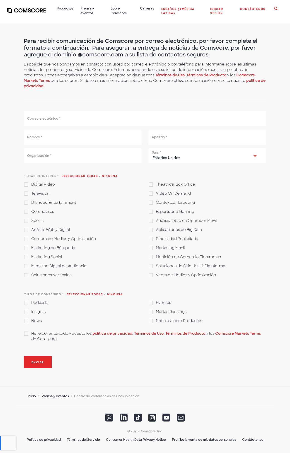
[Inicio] (26, 13)
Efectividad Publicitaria (177, 238)
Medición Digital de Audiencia (58, 266)
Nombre (34, 137)
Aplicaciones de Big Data (179, 229)
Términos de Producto (206, 75)
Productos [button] (65, 8)
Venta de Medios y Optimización (186, 275)
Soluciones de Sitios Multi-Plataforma (190, 266)
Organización (39, 156)
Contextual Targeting (175, 202)
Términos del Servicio (83, 440)
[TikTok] (138, 419)
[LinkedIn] (124, 419)
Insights (38, 311)
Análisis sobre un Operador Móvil (186, 220)
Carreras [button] (147, 8)
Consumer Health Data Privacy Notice (136, 440)
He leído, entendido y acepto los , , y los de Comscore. (146, 336)
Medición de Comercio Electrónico (188, 256)
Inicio (31, 396)
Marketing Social (46, 256)
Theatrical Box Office (175, 184)
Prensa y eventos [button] (87, 10)
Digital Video (43, 184)
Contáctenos (252, 440)
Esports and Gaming (175, 211)
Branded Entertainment (53, 202)
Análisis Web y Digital (50, 229)
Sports (37, 220)
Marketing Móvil (170, 247)
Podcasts (39, 302)
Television (40, 193)
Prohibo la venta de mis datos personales (204, 440)
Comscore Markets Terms (238, 333)
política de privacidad (112, 333)
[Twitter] (109, 419)
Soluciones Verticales (51, 275)
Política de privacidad (44, 440)
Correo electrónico (43, 118)
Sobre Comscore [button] (119, 10)
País (156, 152)
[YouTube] (166, 419)
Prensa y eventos (55, 396)
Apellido (159, 137)
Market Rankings (171, 311)
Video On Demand (173, 193)
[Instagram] (152, 419)
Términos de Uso (170, 75)
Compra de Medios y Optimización (63, 238)
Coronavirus (42, 211)
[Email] (181, 419)
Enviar (37, 362)
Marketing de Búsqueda (53, 247)
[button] (182, 13)
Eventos (163, 302)
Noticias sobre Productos (179, 320)
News (36, 320)
